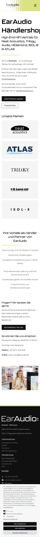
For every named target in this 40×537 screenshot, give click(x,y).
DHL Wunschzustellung (14, 514)
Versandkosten (7, 464)
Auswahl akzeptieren (20, 533)
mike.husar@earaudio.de (18, 355)
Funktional (10, 516)
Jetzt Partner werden (13, 99)
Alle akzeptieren (20, 524)
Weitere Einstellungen (10, 519)
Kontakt (4, 445)
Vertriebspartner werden (10, 443)
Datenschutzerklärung (9, 451)
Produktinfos (10, 105)
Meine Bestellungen (8, 458)
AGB (3, 466)
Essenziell (10, 511)
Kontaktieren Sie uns (13, 327)
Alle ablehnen (20, 528)
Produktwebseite (8, 79)
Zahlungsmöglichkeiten (9, 461)
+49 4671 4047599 (17, 350)
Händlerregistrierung (24, 91)
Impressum (5, 448)
